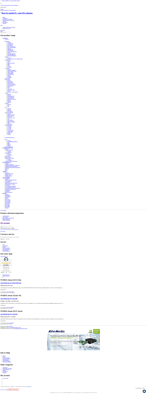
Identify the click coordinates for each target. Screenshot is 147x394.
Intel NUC (9, 48)
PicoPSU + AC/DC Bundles (12, 91)
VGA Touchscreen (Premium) (10, 186)
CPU (8, 106)
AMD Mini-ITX (10, 49)
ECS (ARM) (7, 206)
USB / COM (9, 119)
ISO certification (6, 249)
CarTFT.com (8, 28)
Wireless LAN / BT (10, 114)
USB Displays (7, 190)
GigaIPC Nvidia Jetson (9, 164)
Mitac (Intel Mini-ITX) (11, 54)
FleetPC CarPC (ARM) (9, 158)
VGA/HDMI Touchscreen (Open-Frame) (12, 188)
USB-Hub (9, 76)
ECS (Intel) (7, 203)
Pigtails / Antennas (10, 115)
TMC (8, 65)
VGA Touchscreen (8, 180)
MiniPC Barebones (6, 219)
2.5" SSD (9, 129)
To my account (5, 378)
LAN (8, 118)
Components (5, 18)
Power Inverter (10, 82)
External (8, 100)
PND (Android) (8, 157)
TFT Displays (5, 217)
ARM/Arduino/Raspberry (9, 137)
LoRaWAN (9, 124)
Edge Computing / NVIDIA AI (8, 20)
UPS (8, 87)
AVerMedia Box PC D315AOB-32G (10, 283)
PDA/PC (9, 66)
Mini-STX (9, 102)
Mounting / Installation (11, 70)
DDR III (8, 144)
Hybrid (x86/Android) (9, 173)
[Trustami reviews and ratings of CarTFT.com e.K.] (6, 272)
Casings (6, 93)
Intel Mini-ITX (10, 45)
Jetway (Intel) (7, 199)
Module (8, 64)
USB (8, 61)
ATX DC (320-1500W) (11, 84)
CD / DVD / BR (10, 130)
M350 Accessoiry (10, 98)
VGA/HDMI (7, 181)
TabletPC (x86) (8, 174)
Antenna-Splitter (10, 73)
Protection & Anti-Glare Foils (10, 189)
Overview (7, 39)
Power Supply (7, 79)
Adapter (8, 133)
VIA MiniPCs (7, 201)
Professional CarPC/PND (7, 19)
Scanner (8, 75)
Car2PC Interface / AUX (11, 71)
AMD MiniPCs (8, 196)
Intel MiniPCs (7, 195)
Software (6, 56)
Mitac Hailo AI (10, 326)
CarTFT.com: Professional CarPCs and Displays (9, 5)
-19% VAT (8, 239)
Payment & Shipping (6, 248)
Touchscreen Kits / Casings (10, 184)
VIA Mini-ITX (10, 43)
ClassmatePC (7, 176)
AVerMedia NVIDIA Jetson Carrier (20, 328)
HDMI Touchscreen (8, 192)
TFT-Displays (5, 22)
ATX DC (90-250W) (11, 89)
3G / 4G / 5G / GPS (11, 117)
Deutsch (1, 9)
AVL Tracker (7, 156)
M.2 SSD (9, 134)
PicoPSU (9, 86)
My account (5, 223)
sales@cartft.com (28, 386)
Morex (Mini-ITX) (10, 96)
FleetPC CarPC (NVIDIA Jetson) (11, 161)
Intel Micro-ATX (10, 50)
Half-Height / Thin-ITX (11, 99)
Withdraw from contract (13, 389)
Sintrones (6, 207)
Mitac (6, 169)
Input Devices (7, 78)
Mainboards (7, 41)
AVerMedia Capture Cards (16, 327)
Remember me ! (8, 228)
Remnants (7, 103)
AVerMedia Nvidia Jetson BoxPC (11, 166)
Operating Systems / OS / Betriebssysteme (15, 58)
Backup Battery (10, 81)
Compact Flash (10, 131)
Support (4, 246)
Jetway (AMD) (8, 200)
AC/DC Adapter (10, 85)
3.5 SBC (9, 52)
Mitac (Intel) (7, 205)
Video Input (9, 116)
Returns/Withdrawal (6, 250)
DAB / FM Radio (10, 120)
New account (2, 231)
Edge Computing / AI (9, 146)
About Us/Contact (6, 247)
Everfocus (7, 168)
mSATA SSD (9, 132)
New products (5, 245)
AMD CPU (9, 110)
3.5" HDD (9, 127)
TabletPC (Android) (8, 175)
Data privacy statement (7, 361)
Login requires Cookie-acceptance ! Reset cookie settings (9, 229)
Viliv (8, 105)
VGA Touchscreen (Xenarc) (10, 187)
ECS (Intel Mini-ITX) (11, 53)
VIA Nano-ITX (10, 44)
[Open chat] (144, 391)
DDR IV (9, 145)
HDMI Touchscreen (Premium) (10, 179)
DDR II (8, 143)
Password (2, 228)
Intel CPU (9, 109)
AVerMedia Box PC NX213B (8, 298)
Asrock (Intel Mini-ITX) (11, 55)
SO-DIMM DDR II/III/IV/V (12, 141)
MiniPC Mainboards (6, 220)
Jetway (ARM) (8, 202)
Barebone (4, 23)
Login (1, 227)
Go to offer (12, 291)
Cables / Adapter (10, 72)
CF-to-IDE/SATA (10, 74)
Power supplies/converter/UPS (8, 218)
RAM (6, 139)
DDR (8, 142)
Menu (1, 25)
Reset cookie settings (3, 389)
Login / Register (3, 210)
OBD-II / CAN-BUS (11, 121)
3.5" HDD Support (10, 97)
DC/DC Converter (10, 83)
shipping (8, 291)
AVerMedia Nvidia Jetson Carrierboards (12, 165)
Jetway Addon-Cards (11, 46)
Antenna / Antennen (11, 63)
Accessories (9, 67)
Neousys (6, 198)
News (4, 244)
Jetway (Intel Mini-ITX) (11, 47)
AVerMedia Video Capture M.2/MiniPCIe (12, 167)
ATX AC (9, 90)
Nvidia (6, 170)
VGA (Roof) (7, 185)
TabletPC (4, 21)
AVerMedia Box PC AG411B (8, 314)
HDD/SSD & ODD (8, 125)
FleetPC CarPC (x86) (9, 149)
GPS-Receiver (7, 59)
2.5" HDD (9, 128)
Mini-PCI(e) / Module (9, 112)
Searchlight (9, 77)
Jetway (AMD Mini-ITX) (12, 51)
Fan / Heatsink (10, 111)
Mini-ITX (9, 95)
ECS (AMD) (7, 204)
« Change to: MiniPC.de (10, 0)
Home (4, 17)
